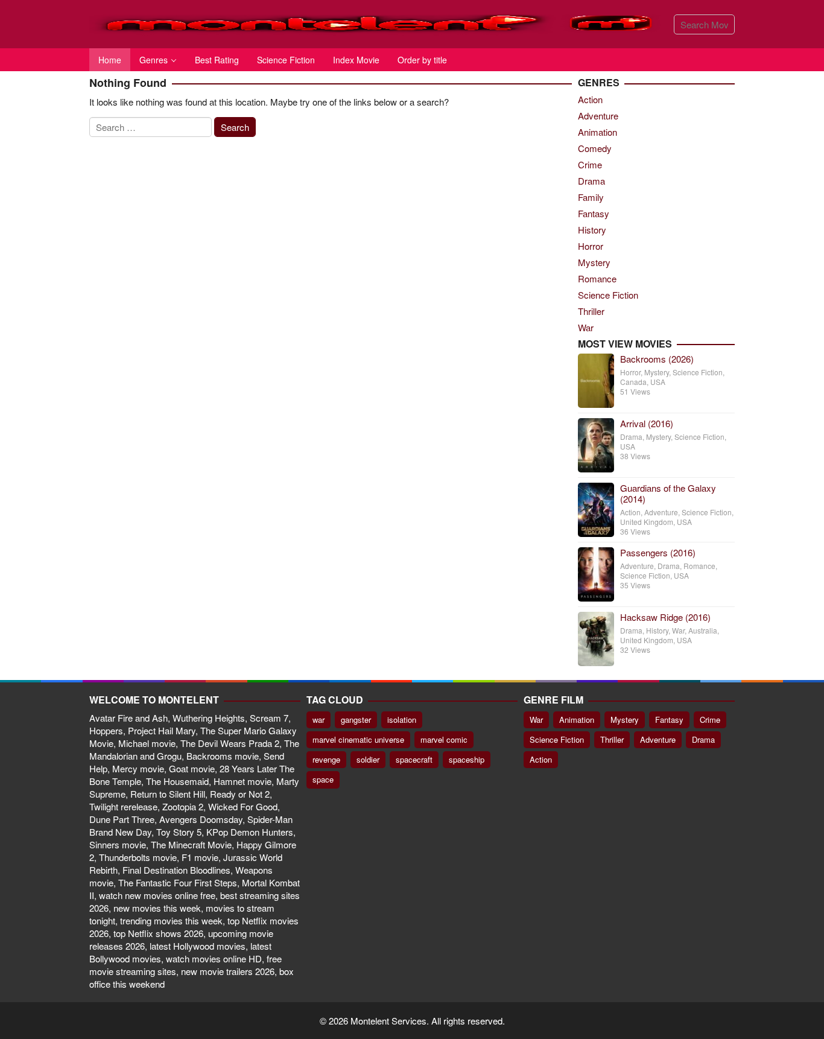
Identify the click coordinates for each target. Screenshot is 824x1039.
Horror (590, 246)
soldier (368, 759)
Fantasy (593, 213)
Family (591, 197)
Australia (702, 630)
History (592, 229)
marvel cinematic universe (358, 739)
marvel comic (443, 739)
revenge (326, 759)
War (586, 327)
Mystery (594, 262)
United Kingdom (646, 521)
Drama (591, 180)
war (318, 719)
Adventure (598, 115)
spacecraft (414, 759)
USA (657, 382)
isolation (401, 719)
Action (590, 99)
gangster (356, 719)
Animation (597, 132)
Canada (633, 382)
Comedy (595, 148)
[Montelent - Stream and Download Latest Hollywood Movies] (377, 22)
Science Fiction (608, 294)
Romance (597, 278)
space (323, 779)
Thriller (591, 311)
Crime (590, 164)
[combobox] (704, 24)
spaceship (466, 759)
